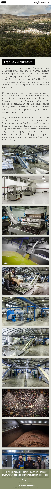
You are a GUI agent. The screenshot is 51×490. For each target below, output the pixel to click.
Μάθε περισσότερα (26, 486)
